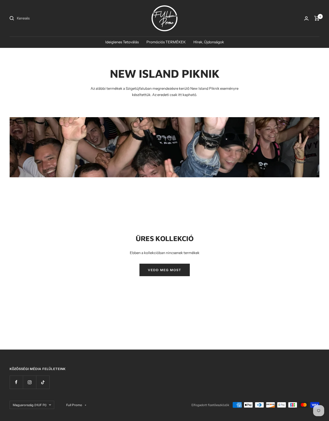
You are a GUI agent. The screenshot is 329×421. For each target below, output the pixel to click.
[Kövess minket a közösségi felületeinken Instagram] (29, 382)
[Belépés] (306, 18)
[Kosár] (316, 18)
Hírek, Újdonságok (208, 42)
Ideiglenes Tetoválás (122, 42)
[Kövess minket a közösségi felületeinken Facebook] (16, 382)
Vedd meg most (164, 270)
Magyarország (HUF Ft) (29, 405)
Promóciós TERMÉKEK (166, 42)
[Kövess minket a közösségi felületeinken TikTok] (42, 382)
